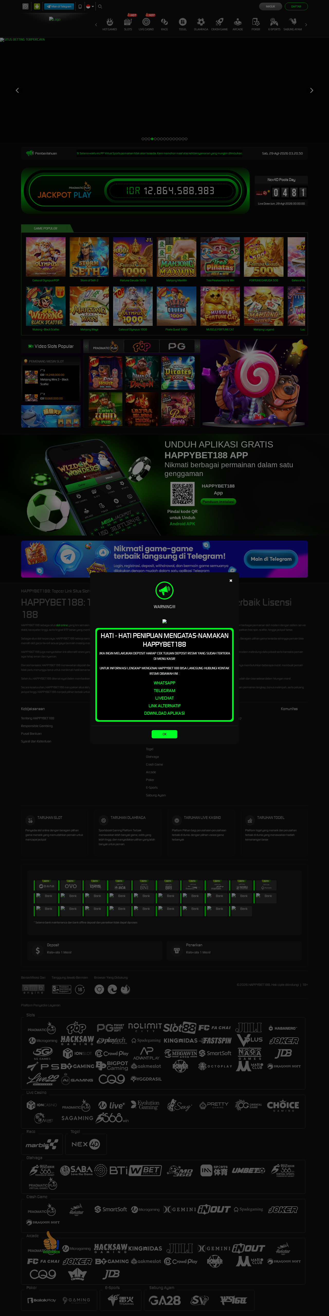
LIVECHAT (164, 698)
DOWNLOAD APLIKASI (164, 713)
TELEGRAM (164, 690)
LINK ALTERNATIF (165, 706)
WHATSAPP (164, 683)
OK (165, 734)
